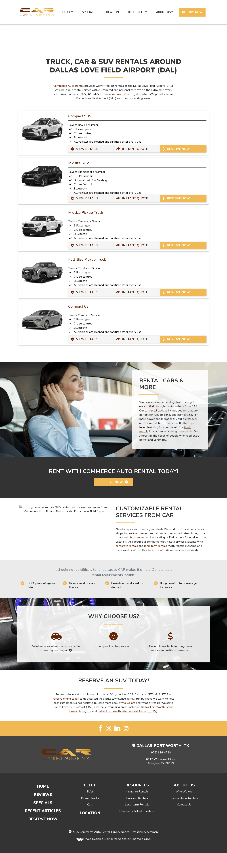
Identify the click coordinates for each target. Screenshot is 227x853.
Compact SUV (80, 116)
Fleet (66, 12)
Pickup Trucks (90, 798)
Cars (90, 804)
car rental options (156, 410)
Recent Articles (43, 811)
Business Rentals (137, 798)
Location (112, 12)
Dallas (145, 707)
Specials (88, 12)
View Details (86, 149)
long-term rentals (155, 546)
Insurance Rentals (137, 791)
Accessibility (138, 832)
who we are (127, 703)
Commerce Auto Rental (68, 86)
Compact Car (79, 306)
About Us (163, 12)
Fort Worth (157, 707)
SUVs (90, 791)
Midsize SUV (78, 163)
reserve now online (117, 94)
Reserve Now (192, 12)
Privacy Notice (120, 832)
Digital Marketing (115, 839)
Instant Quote (134, 149)
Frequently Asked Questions (137, 811)
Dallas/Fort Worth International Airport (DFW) (127, 711)
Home (43, 786)
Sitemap (152, 832)
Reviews (43, 794)
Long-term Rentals (137, 804)
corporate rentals (127, 546)
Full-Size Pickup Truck (87, 259)
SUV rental (150, 423)
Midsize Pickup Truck (85, 212)
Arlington (85, 711)
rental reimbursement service (135, 537)
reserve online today (66, 699)
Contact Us (184, 804)
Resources (136, 12)
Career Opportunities (184, 798)
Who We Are (184, 791)
